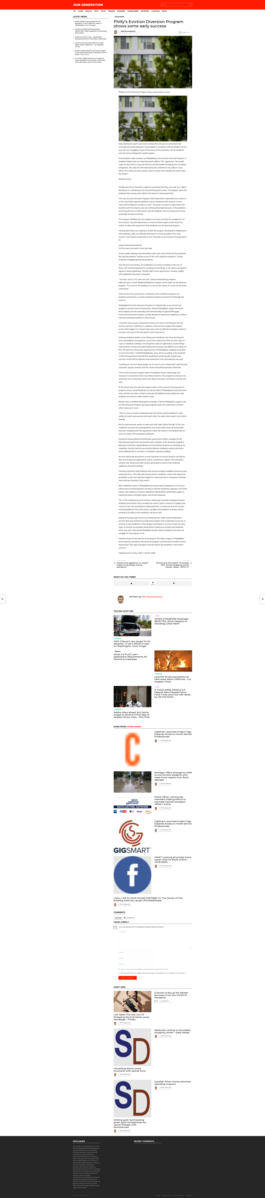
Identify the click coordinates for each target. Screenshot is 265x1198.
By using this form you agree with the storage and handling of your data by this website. (153, 973)
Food (103, 11)
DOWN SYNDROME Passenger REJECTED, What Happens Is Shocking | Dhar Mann (171, 621)
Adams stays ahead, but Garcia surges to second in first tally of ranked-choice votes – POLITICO (132, 714)
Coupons (155, 11)
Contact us (189, 1195)
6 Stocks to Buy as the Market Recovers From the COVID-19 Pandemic (171, 995)
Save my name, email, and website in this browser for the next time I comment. (144, 969)
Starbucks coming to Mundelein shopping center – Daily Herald (172, 1031)
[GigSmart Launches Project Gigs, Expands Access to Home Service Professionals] (132, 749)
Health (88, 11)
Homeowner (133, 11)
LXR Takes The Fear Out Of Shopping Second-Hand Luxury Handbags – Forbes (131, 1017)
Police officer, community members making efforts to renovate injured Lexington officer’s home (170, 800)
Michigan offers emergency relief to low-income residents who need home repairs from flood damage (173, 776)
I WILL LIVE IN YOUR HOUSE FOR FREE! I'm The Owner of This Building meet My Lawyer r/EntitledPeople (148, 899)
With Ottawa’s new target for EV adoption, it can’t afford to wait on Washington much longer (132, 643)
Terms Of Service (178, 1195)
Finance (111, 11)
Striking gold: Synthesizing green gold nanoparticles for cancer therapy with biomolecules (130, 1123)
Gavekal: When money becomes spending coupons (172, 1082)
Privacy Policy (166, 1195)
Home (80, 11)
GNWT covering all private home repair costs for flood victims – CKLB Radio (172, 859)
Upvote (131, 583)
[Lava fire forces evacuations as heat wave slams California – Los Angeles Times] (173, 661)
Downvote (174, 583)
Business (121, 11)
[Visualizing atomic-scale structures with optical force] (132, 1047)
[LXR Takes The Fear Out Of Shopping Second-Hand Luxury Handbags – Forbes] (132, 1001)
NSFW (164, 11)
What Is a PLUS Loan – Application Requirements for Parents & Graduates (130, 656)
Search (190, 5)
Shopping (145, 11)
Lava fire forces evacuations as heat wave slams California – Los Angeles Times (172, 679)
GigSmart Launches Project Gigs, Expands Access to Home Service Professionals (173, 734)
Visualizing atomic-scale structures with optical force (130, 1069)
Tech (96, 11)
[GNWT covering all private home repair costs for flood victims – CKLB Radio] (132, 875)
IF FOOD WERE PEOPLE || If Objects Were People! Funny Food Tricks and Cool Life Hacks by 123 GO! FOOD (172, 693)
